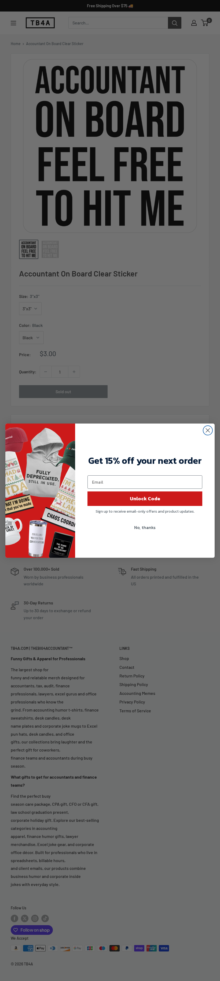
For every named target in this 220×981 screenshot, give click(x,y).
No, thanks (145, 527)
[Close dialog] (207, 430)
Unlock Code (145, 498)
